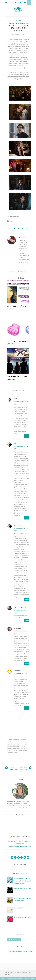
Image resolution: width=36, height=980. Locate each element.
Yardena (17, 628)
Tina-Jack (22, 237)
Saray (16, 399)
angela (17, 443)
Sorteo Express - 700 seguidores (23, 917)
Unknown (18, 671)
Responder (27, 436)
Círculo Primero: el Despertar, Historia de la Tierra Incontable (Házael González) (22, 881)
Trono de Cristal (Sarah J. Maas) (23, 888)
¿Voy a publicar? (18, 908)
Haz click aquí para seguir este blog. (20, 846)
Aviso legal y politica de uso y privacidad (20, 951)
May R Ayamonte (20, 607)
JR (28, 39)
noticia (18, 20)
